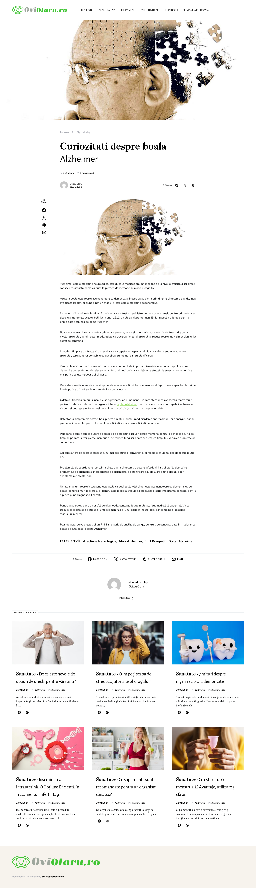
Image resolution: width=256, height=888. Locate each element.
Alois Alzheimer (130, 541)
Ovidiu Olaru (76, 183)
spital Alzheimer (127, 404)
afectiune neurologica (99, 541)
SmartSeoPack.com (53, 876)
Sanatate (83, 132)
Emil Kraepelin (155, 541)
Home (64, 132)
